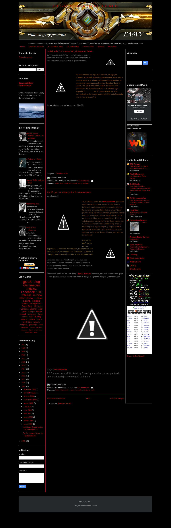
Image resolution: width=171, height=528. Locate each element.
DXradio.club (135, 269)
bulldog (38, 317)
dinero (39, 319)
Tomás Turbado (84, 274)
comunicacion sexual (68, 183)
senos (25, 316)
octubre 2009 (29, 396)
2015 (24, 365)
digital (30, 330)
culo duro (24, 330)
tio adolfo (78, 390)
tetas (41, 325)
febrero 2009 (29, 421)
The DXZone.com (137, 174)
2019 (24, 352)
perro (36, 332)
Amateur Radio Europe (139, 237)
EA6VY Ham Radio (55, 47)
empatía (36, 322)
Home (22, 47)
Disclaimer (112, 47)
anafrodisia (24, 327)
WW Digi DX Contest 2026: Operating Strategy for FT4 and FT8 (139, 202)
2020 (24, 348)
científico (39, 327)
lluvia (40, 314)
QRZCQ (133, 265)
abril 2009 (28, 414)
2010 (24, 383)
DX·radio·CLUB (73, 47)
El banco (143, 222)
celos (24, 311)
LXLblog (37, 306)
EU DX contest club (138, 198)
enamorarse (38, 330)
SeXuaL (86, 183)
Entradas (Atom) (64, 403)
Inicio (88, 399)
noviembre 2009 (30, 393)
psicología (33, 325)
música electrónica (31, 297)
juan (72, 390)
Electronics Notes (137, 258)
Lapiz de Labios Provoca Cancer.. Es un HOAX (35, 135)
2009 (24, 386)
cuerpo (31, 311)
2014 (24, 369)
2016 (24, 362)
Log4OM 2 (134, 210)
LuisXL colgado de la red (85, 6)
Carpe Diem (27, 306)
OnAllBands (135, 184)
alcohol (33, 309)
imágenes (23, 325)
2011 (24, 379)
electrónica (27, 322)
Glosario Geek (88, 47)
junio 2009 (28, 410)
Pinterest (101, 47)
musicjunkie (28, 332)
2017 (24, 359)
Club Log (133, 255)
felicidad (26, 295)
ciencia (36, 301)
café (40, 309)
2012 (24, 376)
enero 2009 (28, 424)
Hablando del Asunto (138, 220)
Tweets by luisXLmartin (136, 356)
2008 (24, 441)
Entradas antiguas (117, 399)
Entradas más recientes (56, 399)
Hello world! (134, 239)
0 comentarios (83, 181)
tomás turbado (89, 390)
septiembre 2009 (30, 400)
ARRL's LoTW (135, 262)
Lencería (24, 309)
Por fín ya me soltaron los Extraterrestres (69, 192)
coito (57, 183)
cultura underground (31, 304)
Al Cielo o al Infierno (33, 159)
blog (37, 282)
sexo (80, 183)
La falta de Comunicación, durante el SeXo (70, 51)
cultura (38, 298)
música (31, 288)
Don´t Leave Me (61, 173)
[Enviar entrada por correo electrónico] (92, 181)
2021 (24, 345)
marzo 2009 (28, 417)
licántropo (32, 314)
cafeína (24, 319)
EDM (31, 317)
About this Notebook (36, 47)
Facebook (28, 292)
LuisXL (26, 301)
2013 (24, 372)
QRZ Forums (135, 164)
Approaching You (32, 204)
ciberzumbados (108, 202)
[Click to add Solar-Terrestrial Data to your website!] (139, 305)
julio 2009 (28, 407)
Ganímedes (31, 285)
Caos (57, 390)
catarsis (32, 327)
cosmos (32, 319)
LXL (39, 292)
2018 (24, 355)
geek (27, 281)
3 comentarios (83, 387)
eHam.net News (136, 245)
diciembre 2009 (30, 389)
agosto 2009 (29, 403)
